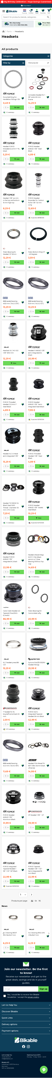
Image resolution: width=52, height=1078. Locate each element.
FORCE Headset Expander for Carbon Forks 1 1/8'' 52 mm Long (36, 201)
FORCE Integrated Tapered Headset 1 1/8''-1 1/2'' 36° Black (10, 869)
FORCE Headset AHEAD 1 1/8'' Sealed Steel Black (35, 507)
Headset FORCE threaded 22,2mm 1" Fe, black (11, 149)
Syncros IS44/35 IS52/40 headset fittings (36, 664)
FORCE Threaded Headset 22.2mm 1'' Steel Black (10, 404)
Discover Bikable (10, 1011)
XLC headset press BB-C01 (11, 664)
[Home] (4, 31)
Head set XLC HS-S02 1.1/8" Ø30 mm (10, 352)
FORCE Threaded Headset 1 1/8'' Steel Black (35, 456)
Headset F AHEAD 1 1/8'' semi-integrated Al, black (36, 353)
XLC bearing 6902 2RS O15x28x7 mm (36, 934)
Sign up (43, 989)
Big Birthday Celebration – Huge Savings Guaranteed (27, 2)
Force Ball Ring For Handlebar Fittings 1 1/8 (11, 98)
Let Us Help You (9, 1005)
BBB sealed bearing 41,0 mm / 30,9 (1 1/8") (11, 764)
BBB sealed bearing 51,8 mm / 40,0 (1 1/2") (36, 302)
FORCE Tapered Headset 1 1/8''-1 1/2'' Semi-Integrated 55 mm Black (35, 870)
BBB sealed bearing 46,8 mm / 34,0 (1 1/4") (11, 302)
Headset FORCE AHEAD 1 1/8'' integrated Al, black (10, 559)
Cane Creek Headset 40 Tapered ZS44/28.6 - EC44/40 (11, 613)
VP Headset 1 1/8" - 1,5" (36, 815)
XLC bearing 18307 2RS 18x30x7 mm (10, 934)
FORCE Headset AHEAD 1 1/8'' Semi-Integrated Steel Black (36, 404)
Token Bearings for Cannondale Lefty (35, 612)
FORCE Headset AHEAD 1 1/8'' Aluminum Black (9, 817)
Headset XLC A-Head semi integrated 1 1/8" (10, 455)
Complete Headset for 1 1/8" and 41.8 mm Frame (36, 97)
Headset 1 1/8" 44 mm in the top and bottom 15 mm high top (11, 200)
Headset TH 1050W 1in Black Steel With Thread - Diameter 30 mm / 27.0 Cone (11, 506)
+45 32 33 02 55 (6, 1057)
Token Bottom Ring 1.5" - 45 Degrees (36, 253)
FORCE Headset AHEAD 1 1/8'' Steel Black (35, 149)
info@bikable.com (7, 1059)
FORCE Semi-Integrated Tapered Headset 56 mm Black (36, 714)
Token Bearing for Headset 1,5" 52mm (9, 253)
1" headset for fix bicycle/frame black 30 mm (11, 714)
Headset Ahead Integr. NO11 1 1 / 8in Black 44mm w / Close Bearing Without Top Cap (36, 559)
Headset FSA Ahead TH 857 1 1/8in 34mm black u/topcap (36, 765)
